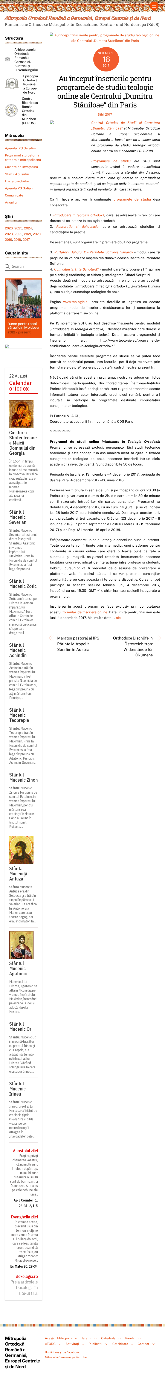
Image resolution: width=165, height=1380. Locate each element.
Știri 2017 (105, 114)
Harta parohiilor (17, 181)
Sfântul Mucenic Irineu (17, 1088)
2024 (28, 228)
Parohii (130, 1338)
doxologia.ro (27, 1276)
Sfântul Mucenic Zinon (23, 777)
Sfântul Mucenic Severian (17, 517)
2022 (18, 234)
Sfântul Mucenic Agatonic (18, 968)
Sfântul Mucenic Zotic (23, 583)
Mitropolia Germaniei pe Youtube (66, 1357)
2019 (8, 239)
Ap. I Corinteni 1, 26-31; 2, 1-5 (26, 1203)
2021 (27, 234)
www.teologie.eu (76, 302)
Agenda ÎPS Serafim (20, 148)
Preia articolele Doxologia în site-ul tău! (24, 1287)
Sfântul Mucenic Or (20, 1026)
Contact (143, 1344)
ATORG (50, 1344)
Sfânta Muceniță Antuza (18, 873)
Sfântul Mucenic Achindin (18, 650)
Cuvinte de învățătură (21, 167)
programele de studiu (132, 199)
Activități (72, 1344)
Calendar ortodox (20, 385)
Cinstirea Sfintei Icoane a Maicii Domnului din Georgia (23, 443)
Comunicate (14, 195)
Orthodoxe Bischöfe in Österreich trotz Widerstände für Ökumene (133, 646)
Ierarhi (86, 1338)
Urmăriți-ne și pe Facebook (62, 1352)
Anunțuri (11, 202)
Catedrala (108, 1338)
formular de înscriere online (85, 612)
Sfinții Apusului (17, 174)
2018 (17, 239)
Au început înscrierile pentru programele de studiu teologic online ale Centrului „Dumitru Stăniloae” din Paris (105, 91)
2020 (37, 234)
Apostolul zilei (25, 1151)
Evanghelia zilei (24, 1217)
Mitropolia (64, 1338)
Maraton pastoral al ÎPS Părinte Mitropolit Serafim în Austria (78, 644)
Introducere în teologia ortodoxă (78, 215)
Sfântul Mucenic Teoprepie (19, 715)
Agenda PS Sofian (19, 188)
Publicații (95, 1344)
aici (119, 618)
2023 (9, 234)
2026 (9, 228)
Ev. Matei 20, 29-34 (24, 1266)
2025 (18, 228)
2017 (26, 239)
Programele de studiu (110, 161)
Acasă (49, 1338)
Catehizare (120, 1344)
